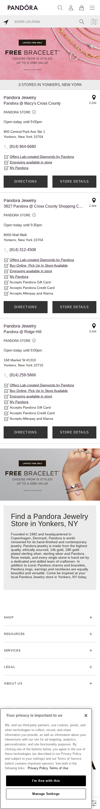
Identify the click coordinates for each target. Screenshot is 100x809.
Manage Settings (46, 794)
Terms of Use (58, 768)
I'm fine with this (46, 781)
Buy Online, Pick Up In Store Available (39, 265)
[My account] (71, 7)
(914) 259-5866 (22, 375)
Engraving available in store (31, 162)
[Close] (86, 715)
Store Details (74, 181)
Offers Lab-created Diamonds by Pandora (42, 157)
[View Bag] (81, 7)
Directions (25, 181)
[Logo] (23, 6)
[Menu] (92, 7)
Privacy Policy (38, 768)
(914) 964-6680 (22, 146)
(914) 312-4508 (22, 250)
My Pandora (19, 168)
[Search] (60, 7)
